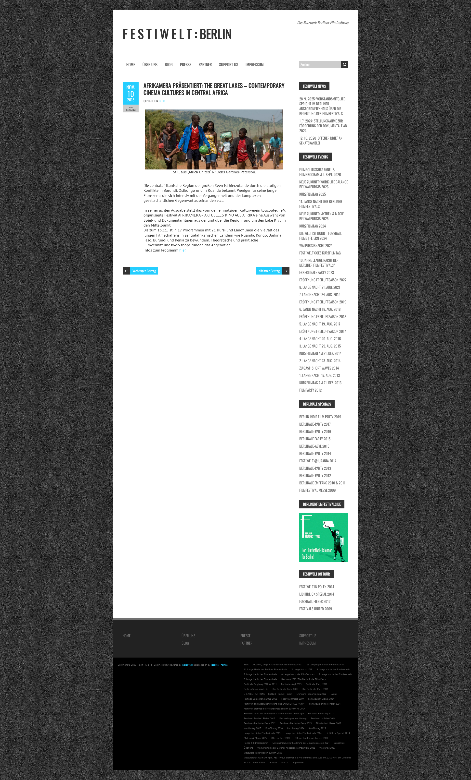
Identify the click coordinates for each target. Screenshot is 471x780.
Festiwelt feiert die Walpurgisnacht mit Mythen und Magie (274, 713)
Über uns (150, 64)
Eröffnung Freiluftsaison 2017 (322, 331)
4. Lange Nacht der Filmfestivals (333, 669)
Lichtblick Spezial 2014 (316, 594)
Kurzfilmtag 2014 (274, 728)
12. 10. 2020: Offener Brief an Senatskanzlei (320, 140)
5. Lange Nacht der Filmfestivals (260, 674)
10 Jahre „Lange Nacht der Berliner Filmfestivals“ (319, 262)
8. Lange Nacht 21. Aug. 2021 (319, 287)
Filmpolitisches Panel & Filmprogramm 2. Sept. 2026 (320, 172)
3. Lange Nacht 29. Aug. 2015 (320, 345)
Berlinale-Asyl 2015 (314, 446)
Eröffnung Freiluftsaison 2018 (322, 316)
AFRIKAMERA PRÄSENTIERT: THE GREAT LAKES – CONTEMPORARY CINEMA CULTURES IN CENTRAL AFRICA (214, 89)
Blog (169, 64)
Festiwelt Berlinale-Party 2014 (324, 703)
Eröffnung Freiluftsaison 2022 (322, 279)
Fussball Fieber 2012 (314, 601)
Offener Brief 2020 (280, 738)
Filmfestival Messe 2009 (317, 490)
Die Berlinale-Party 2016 (315, 689)
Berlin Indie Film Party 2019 (320, 416)
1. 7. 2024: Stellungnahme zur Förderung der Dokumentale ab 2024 (323, 125)
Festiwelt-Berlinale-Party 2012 (259, 723)
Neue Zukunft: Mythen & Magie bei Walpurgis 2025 (321, 216)
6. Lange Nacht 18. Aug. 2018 (319, 309)
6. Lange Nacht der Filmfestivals (297, 674)
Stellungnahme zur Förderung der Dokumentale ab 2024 (301, 742)
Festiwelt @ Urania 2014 (317, 460)
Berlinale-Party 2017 (315, 424)
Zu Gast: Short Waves (254, 762)
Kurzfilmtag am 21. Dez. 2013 (320, 382)
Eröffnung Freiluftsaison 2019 (322, 301)
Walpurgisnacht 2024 (315, 245)
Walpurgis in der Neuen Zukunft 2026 (263, 752)
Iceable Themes (219, 664)
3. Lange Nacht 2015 (301, 669)
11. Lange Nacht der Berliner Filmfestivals (320, 204)
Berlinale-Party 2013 (315, 468)
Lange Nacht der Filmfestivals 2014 (303, 733)
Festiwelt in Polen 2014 (316, 586)
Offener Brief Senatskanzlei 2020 (311, 738)
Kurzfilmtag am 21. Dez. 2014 (320, 353)
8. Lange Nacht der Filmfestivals (260, 679)
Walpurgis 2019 (327, 747)
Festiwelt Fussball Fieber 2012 (259, 718)
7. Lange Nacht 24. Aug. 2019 (319, 294)
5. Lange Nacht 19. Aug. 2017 (319, 323)
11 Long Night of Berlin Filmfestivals (325, 664)
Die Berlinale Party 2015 (285, 689)
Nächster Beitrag (269, 270)
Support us (228, 64)
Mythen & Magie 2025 (255, 738)
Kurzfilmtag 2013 (252, 728)
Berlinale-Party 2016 (315, 431)
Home (130, 64)
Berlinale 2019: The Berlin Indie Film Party (303, 679)
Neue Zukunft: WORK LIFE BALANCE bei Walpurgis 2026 (323, 184)
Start (246, 664)
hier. (182, 250)
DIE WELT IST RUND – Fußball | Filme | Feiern (268, 694)
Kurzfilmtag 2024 (312, 225)
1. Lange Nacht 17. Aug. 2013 (319, 375)
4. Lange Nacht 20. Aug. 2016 (320, 338)
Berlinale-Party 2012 (315, 475)
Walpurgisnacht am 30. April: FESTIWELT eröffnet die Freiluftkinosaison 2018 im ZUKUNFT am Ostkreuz (297, 757)
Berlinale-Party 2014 (315, 453)
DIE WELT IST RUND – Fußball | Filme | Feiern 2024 (321, 235)
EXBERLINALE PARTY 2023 (316, 272)
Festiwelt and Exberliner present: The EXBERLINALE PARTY (274, 703)
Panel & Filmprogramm (256, 742)
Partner (205, 64)
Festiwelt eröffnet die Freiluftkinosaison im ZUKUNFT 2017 (274, 708)
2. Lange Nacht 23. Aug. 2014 (319, 360)
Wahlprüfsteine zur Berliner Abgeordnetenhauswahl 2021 (286, 747)
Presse (185, 64)
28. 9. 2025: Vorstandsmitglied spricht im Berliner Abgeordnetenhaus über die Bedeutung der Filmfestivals (322, 106)
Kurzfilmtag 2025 (312, 194)
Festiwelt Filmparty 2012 (321, 713)
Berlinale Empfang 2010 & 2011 (322, 482)
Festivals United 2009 (315, 608)
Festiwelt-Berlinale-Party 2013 (296, 723)
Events (334, 694)
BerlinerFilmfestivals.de (256, 689)
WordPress (187, 664)
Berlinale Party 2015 (314, 438)
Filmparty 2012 (310, 390)
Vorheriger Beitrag (144, 270)
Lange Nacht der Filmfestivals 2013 (262, 733)
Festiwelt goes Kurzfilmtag (320, 252)
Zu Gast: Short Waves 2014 (319, 368)
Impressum (255, 64)
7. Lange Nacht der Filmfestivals (335, 674)
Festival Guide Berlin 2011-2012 (260, 698)
